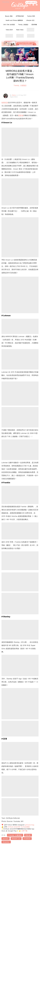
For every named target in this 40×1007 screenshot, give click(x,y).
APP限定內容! (20, 16)
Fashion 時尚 (31, 16)
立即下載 (24, 831)
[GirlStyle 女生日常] (20, 5)
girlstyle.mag (29, 825)
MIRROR (4, 102)
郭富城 (20, 115)
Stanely (6, 842)
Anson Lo (16, 838)
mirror (5, 838)
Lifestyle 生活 (30, 20)
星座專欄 (34, 24)
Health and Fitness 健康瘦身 (14, 20)
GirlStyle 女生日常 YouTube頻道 (18, 827)
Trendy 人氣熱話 (23, 24)
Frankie (27, 838)
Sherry (14, 95)
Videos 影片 (9, 29)
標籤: (3, 835)
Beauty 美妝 (8, 16)
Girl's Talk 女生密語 (9, 24)
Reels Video (19, 29)
